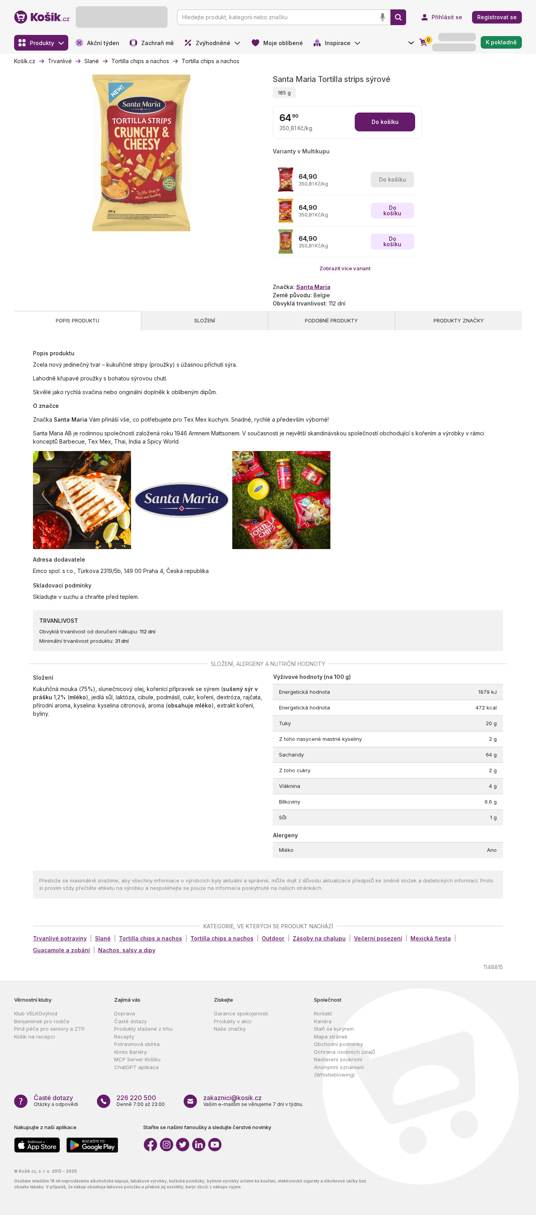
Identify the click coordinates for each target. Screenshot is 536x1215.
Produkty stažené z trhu (143, 1029)
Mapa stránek (331, 1036)
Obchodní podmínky (338, 1044)
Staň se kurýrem (334, 1029)
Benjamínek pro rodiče (41, 1021)
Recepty (124, 1036)
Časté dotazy (130, 1021)
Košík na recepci (34, 1036)
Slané (103, 938)
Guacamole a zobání (61, 950)
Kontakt (323, 1013)
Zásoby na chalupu (319, 938)
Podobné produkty (331, 320)
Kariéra (323, 1021)
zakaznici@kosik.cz (232, 1098)
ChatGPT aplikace (136, 1067)
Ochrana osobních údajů (344, 1052)
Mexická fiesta (430, 938)
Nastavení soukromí (338, 1059)
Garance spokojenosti (241, 1013)
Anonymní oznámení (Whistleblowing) (339, 1071)
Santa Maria (313, 287)
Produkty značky (459, 320)
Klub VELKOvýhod (35, 1013)
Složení (204, 320)
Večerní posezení (378, 938)
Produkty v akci (233, 1021)
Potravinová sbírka (137, 1044)
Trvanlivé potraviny (60, 938)
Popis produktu (77, 320)
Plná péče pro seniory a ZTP (49, 1029)
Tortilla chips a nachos (150, 938)
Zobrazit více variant (344, 268)
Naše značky (230, 1029)
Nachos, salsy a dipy (126, 950)
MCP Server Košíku (137, 1059)
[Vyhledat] (398, 17)
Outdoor (273, 938)
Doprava (124, 1013)
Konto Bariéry (130, 1052)
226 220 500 (136, 1098)
